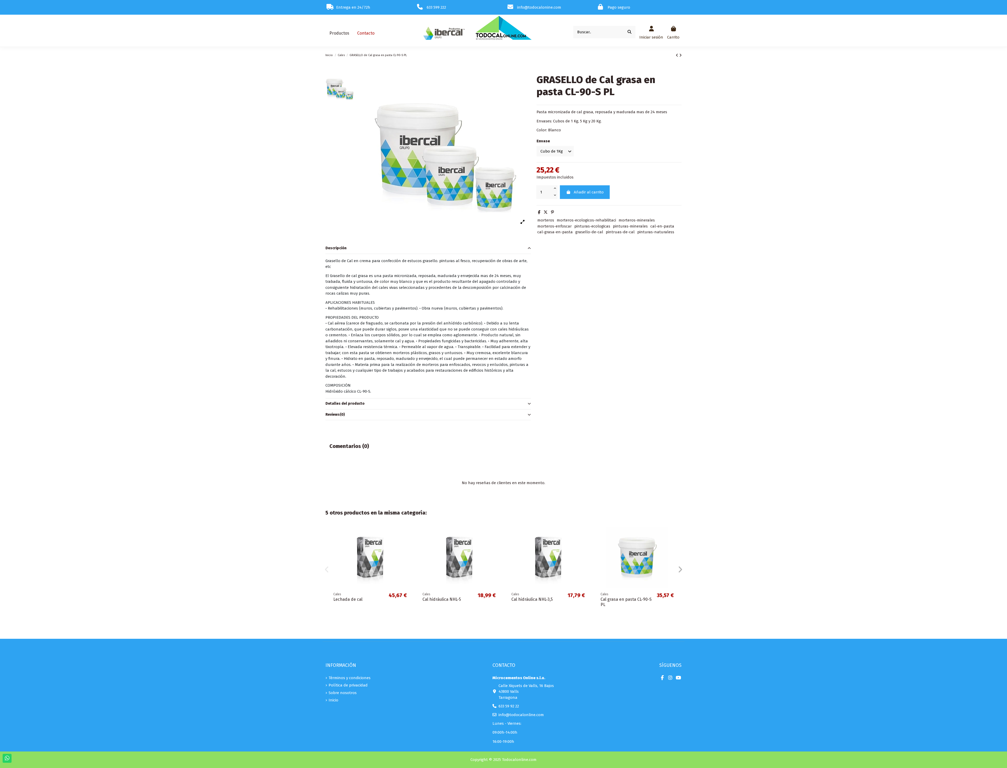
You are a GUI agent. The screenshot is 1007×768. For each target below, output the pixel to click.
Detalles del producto (345, 403)
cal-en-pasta (662, 226)
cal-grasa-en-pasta (555, 232)
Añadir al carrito (589, 192)
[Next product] (680, 55)
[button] (339, 33)
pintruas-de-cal (620, 232)
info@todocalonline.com (521, 714)
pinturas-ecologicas (592, 226)
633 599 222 (436, 7)
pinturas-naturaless (655, 232)
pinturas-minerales (630, 226)
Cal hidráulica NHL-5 (441, 599)
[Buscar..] (629, 32)
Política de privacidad (348, 685)
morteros (545, 220)
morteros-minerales (637, 220)
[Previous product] (677, 55)
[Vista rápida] (406, 535)
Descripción (335, 248)
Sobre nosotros (343, 692)
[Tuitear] (546, 212)
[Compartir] (539, 212)
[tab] (428, 248)
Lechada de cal (347, 599)
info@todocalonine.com (539, 7)
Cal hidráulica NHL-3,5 (532, 599)
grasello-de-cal (589, 232)
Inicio (333, 700)
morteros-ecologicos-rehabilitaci (586, 220)
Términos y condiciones (350, 677)
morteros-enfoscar (554, 226)
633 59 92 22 (509, 706)
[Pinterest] (552, 212)
